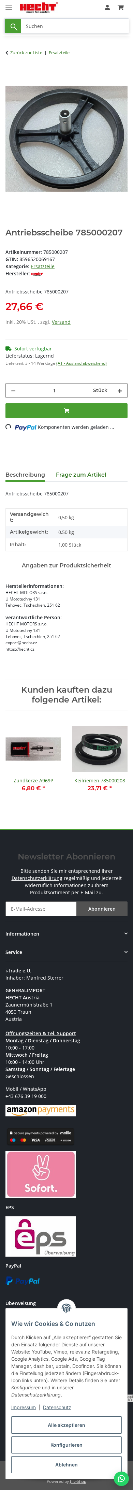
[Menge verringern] (13, 390)
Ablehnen (66, 1464)
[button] (107, 7)
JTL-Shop (78, 1481)
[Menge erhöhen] (119, 390)
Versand (61, 322)
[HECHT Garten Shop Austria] (39, 7)
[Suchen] (13, 26)
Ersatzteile (43, 266)
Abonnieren (102, 909)
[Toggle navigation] (8, 4)
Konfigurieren (66, 1445)
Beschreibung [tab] (25, 475)
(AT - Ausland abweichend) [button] (81, 363)
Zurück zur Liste (26, 52)
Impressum (23, 1407)
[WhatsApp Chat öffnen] (121, 1479)
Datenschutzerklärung (37, 878)
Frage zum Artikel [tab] (81, 475)
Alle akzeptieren (66, 1425)
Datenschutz (57, 1407)
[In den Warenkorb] (10, 74)
